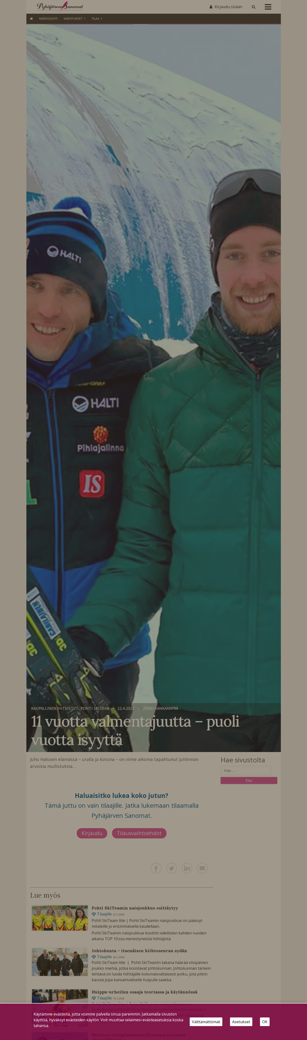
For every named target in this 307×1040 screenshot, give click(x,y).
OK (264, 1021)
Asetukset (241, 1021)
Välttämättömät (206, 1021)
